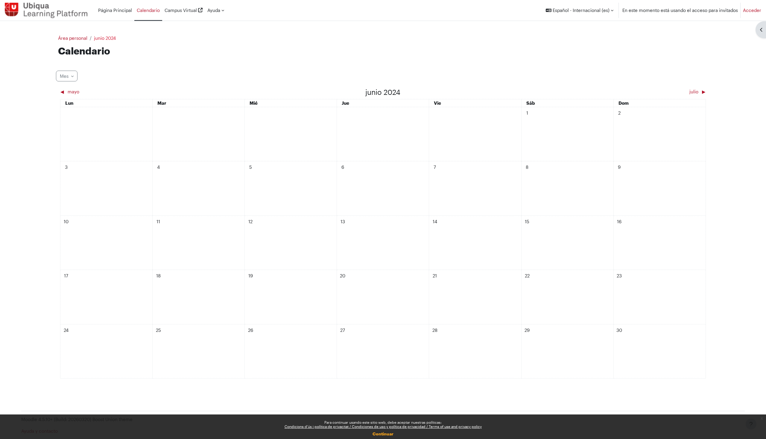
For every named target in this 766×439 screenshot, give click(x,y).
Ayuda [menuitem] (213, 10)
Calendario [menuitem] (148, 10)
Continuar (383, 433)
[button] (579, 10)
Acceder (752, 10)
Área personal (72, 38)
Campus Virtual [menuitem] (181, 10)
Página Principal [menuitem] (115, 10)
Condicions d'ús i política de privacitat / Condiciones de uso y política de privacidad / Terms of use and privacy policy (383, 426)
